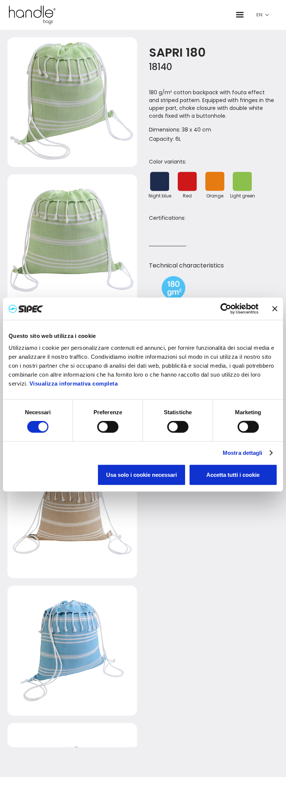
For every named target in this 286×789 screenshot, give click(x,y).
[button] (239, 15)
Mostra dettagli (243, 453)
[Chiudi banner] (274, 308)
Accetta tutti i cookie (233, 474)
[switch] (107, 427)
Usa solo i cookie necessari (141, 474)
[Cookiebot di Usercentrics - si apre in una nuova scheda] (225, 308)
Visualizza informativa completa (73, 383)
